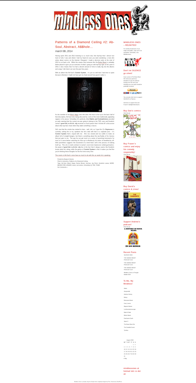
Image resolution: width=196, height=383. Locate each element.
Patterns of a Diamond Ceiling (78, 161)
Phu (109, 381)
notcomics (65, 161)
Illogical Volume (128, 306)
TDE (93, 165)
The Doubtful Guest (129, 327)
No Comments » (62, 167)
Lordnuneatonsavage (130, 309)
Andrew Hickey (128, 294)
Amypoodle (127, 291)
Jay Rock (95, 163)
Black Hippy (74, 114)
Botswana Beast (128, 300)
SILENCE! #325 (128, 255)
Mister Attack (127, 315)
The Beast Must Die (129, 324)
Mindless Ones (102, 20)
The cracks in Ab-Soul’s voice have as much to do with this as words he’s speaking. (83, 155)
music (74, 165)
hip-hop (88, 163)
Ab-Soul (63, 163)
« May (125, 358)
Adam (125, 288)
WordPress (119, 381)
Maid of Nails (127, 312)
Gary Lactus (127, 303)
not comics (80, 165)
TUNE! (98, 165)
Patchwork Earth (128, 318)
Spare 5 (126, 321)
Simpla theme (94, 381)
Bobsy (125, 297)
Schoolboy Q (88, 165)
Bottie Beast (102, 62)
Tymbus (126, 330)
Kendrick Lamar (104, 163)
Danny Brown (80, 163)
